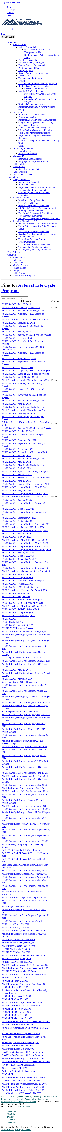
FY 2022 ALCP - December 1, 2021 (18, 338)
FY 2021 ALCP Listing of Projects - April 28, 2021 (25, 493)
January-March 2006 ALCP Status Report (21, 1080)
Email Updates (16, 1096)
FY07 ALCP (7, 1074)
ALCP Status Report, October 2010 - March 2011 (24, 930)
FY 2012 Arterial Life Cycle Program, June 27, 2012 (26, 841)
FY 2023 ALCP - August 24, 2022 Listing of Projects (26, 452)
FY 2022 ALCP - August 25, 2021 (17, 367)
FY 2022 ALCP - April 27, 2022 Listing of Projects (25, 471)
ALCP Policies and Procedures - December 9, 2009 (25, 968)
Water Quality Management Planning (35, 130)
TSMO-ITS (23, 75)
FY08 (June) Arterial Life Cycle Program (20, 1042)
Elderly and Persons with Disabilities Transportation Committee (35, 214)
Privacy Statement (23, 1129)
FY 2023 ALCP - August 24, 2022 (17, 449)
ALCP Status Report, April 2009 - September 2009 (25, 965)
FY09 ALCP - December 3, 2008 (17, 1018)
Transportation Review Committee (34, 244)
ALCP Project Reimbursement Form (18, 939)
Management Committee (29, 182)
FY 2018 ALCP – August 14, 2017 (17, 625)
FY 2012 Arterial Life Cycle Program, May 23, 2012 (26, 870)
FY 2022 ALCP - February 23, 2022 (18, 323)
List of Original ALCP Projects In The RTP (21, 1093)
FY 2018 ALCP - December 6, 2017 (18, 615)
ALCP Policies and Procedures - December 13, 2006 (26, 1061)
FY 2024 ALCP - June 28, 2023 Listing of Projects (25, 400)
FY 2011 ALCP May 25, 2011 (15, 927)
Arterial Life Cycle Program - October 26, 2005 (23, 1058)
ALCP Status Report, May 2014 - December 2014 (24, 746)
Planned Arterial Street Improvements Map (21, 1033)
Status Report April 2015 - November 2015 (21, 682)
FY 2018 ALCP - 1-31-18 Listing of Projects (22, 609)
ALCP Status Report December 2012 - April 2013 (24, 806)
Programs (11, 42)
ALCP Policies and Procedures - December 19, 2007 (26, 1021)
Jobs (9, 7)
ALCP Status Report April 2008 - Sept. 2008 (22, 1002)
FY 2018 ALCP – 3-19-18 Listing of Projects (22, 603)
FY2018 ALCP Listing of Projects (17, 628)
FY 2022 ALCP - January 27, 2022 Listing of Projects (26, 335)
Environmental (19, 112)
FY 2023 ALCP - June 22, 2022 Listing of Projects (25, 458)
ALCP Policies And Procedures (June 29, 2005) (23, 1087)
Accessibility (30, 1099)
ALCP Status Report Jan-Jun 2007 (17, 1045)
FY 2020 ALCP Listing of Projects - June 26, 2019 (25, 568)
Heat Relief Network (27, 153)
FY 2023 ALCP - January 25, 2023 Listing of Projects (26, 428)
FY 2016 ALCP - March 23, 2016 (17, 678)
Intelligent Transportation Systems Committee (39, 218)
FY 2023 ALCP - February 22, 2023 (18, 413)
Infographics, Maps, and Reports (33, 161)
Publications (18, 262)
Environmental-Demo (22, 174)
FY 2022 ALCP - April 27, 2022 (16, 468)
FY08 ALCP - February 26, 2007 (17, 1009)
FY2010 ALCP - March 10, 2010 (17, 961)
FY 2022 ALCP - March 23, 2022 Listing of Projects (26, 477)
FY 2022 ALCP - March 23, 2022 (17, 474)
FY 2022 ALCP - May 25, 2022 (16, 462)
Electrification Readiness (35, 88)
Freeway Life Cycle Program (31, 62)
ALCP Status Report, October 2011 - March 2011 (24, 874)
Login (4, 34)
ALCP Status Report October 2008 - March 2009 (24, 974)
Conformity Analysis (27, 117)
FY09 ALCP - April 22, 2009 (15, 987)
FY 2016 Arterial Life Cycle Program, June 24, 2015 (26, 702)
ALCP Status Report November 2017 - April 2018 (24, 590)
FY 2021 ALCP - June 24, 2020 (16, 533)
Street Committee (26, 236)
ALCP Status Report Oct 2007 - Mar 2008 (21, 1005)
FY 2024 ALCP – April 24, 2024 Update (20, 377)
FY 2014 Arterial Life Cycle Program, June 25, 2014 (26, 773)
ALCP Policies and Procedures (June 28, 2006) (23, 1077)
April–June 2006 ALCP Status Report (19, 1071)
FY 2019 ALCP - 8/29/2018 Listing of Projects (23, 580)
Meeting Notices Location (45, 1096)
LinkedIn (11, 1119)
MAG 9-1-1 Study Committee (32, 200)
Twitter (10, 1117)
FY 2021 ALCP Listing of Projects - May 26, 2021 (25, 487)
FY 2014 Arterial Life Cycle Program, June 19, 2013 (26, 809)
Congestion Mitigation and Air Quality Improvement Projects (35, 123)
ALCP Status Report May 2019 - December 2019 (24, 540)
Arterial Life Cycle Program (31, 91)
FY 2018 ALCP (9, 618)
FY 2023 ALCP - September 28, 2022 (19, 440)
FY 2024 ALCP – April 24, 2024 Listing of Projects (25, 374)
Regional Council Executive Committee (36, 187)
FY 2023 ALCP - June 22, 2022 (16, 455)
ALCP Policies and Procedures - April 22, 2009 (23, 984)
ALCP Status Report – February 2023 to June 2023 (25, 319)
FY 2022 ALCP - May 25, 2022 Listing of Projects (25, 465)
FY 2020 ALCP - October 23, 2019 (18, 556)
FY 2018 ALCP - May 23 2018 (16, 596)
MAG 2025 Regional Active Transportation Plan (37, 51)
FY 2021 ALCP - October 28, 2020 (18, 509)
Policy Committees (21, 179)
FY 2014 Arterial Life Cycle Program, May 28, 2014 (26, 785)
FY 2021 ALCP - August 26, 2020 (17, 521)
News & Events (14, 252)
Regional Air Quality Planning (32, 114)
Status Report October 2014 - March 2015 (21, 711)
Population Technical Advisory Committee (37, 223)
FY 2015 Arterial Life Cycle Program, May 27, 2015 (26, 714)
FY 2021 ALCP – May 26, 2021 (16, 490)
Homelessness (24, 151)
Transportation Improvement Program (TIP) (38, 83)
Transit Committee (26, 242)
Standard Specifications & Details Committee (39, 234)
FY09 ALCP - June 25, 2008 (15, 999)
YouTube (11, 1114)
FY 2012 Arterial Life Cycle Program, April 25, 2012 (26, 877)
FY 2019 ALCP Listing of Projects (17, 577)
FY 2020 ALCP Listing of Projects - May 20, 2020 (25, 543)
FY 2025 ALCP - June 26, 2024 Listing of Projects (25, 310)
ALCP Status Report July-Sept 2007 (18, 1024)
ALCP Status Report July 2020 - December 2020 (24, 496)
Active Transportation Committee (33, 205)
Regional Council (26, 184)
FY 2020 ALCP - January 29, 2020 (18, 552)
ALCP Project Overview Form (16, 906)
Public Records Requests (24, 275)
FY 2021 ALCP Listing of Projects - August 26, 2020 (26, 524)
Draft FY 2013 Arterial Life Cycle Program (21, 850)
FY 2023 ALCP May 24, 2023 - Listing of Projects (25, 407)
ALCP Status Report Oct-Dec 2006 (18, 1049)
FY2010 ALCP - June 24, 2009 (16, 977)
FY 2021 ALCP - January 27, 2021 (18, 500)
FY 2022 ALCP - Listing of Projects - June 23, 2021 (25, 484)
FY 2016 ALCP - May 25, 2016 (16, 670)
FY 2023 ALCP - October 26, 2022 (18, 431)
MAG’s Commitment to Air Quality (34, 127)
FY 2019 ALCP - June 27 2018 (16, 593)
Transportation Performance (31, 78)
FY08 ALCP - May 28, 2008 (15, 1015)
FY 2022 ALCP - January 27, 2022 (18, 331)
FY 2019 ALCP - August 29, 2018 (17, 584)
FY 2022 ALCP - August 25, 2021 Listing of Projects (26, 370)
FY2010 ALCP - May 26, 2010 (16, 952)
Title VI (19, 1099)
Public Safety (19, 164)
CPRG (21, 146)
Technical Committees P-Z (25, 221)
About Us (11, 255)
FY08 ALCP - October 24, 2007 (16, 1012)
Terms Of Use (7, 1129)
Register (10, 29)
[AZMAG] (21, 24)
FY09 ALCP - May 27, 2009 (15, 981)
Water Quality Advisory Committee (34, 249)
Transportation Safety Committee (33, 247)
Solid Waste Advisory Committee (33, 231)
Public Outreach (20, 171)
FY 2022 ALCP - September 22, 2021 (19, 358)
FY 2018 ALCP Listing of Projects (17, 612)
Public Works (19, 166)
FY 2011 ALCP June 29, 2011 (15, 924)
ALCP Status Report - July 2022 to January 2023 (24, 410)
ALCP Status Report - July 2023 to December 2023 (25, 380)
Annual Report (19, 268)
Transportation (19, 44)
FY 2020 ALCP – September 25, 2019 (19, 559)
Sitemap (28, 1096)
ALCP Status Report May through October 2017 (24, 606)
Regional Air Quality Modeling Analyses (37, 120)
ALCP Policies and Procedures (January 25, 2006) (24, 1084)
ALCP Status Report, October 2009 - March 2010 (24, 955)
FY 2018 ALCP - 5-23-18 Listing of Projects (22, 599)
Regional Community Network (32, 104)
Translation (43, 1099)
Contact (10, 12)
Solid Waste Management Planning (34, 133)
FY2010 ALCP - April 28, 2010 (16, 958)
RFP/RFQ (11, 10)
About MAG (19, 257)
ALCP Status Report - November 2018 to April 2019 (26, 571)
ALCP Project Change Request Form (18, 946)
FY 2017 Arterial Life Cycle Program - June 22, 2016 (26, 661)
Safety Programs (25, 70)
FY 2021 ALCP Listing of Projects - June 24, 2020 (25, 530)
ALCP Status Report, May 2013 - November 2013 (25, 791)
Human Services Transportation (32, 65)
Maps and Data (20, 156)
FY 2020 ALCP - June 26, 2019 (16, 574)
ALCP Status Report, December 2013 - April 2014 (25, 776)
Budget (16, 270)
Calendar (17, 260)
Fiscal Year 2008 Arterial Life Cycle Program (22, 1052)
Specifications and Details (30, 169)
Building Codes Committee (30, 210)
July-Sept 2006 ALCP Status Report (18, 1064)
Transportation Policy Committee (33, 190)
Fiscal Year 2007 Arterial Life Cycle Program (22, 1055)
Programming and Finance (30, 68)
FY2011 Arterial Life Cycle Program (18, 942)
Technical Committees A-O (25, 197)
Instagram (11, 1122)
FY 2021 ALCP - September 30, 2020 (19, 518)
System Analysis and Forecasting (33, 73)
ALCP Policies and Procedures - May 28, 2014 (23, 788)
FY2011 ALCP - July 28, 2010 (16, 949)
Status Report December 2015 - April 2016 (21, 657)
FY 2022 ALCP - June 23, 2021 (16, 481)
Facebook (11, 1111)
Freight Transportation (28, 60)
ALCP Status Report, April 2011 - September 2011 (25, 897)
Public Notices (19, 273)
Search (10, 15)
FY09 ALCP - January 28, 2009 (16, 996)
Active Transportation (28, 47)
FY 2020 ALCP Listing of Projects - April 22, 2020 (25, 546)
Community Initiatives (23, 148)
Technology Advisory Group (31, 239)
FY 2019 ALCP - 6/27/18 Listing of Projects (22, 587)
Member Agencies (21, 265)
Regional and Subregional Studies (33, 86)
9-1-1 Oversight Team (28, 203)
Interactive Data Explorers (30, 159)
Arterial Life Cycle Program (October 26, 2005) (23, 1090)
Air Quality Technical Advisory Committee (38, 208)
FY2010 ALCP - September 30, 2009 (19, 971)
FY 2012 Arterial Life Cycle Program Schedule (23, 921)
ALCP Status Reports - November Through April (24, 631)
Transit (21, 81)
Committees (12, 177)
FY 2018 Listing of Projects (14, 622)
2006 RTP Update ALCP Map (15, 1068)
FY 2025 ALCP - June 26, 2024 (16, 304)
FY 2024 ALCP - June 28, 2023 (16, 404)
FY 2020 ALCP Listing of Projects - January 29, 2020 (26, 549)
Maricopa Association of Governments (18, 1101)
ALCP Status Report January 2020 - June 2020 (23, 527)
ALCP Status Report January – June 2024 (21, 307)
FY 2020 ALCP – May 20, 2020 (16, 537)
